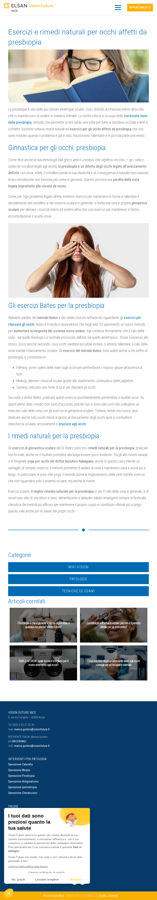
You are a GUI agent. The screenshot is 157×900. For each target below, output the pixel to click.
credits (103, 895)
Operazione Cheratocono (22, 793)
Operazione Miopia (19, 770)
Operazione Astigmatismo (23, 781)
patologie (78, 579)
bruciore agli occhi (72, 424)
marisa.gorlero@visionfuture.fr (32, 729)
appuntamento (140, 7)
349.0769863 (18, 741)
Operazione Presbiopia (21, 775)
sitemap (113, 895)
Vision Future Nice (53, 895)
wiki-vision (78, 567)
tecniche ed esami (78, 591)
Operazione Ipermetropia (22, 787)
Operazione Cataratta (20, 764)
